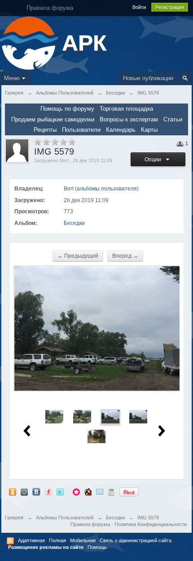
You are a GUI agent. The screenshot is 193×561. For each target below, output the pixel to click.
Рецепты (45, 129)
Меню (12, 78)
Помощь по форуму (67, 108)
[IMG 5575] (54, 416)
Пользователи (81, 129)
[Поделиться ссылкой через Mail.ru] (24, 491)
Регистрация (169, 7)
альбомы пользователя (107, 189)
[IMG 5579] (110, 416)
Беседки (74, 223)
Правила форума (90, 524)
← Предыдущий (77, 256)
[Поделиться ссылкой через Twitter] (60, 491)
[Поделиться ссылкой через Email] (99, 491)
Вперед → (125, 256)
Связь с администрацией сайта (135, 540)
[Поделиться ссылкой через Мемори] (76, 491)
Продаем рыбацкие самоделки (52, 119)
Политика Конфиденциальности (150, 524)
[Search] (185, 78)
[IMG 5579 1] (138, 416)
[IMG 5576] (82, 416)
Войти (139, 7)
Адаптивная (31, 540)
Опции (154, 159)
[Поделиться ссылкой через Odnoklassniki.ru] (12, 491)
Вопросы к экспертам (129, 119)
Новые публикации (148, 78)
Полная (57, 540)
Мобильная (83, 540)
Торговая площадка (126, 108)
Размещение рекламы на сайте (45, 547)
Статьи (172, 119)
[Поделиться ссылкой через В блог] (111, 491)
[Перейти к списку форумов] (30, 42)
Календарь (121, 129)
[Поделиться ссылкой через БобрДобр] (88, 491)
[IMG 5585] (96, 435)
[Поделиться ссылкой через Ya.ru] (48, 491)
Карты (149, 129)
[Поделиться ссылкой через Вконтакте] (36, 491)
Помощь (97, 547)
